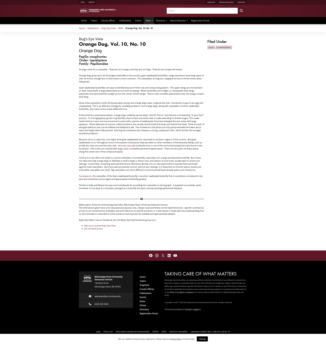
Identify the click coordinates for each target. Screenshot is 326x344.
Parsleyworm (85, 176)
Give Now (241, 2)
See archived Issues (93, 228)
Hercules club (124, 145)
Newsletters (93, 28)
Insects (211, 47)
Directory (160, 20)
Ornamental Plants (224, 47)
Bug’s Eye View (109, 28)
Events (138, 20)
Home (84, 20)
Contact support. (193, 309)
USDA (163, 331)
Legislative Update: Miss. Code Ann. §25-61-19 (210, 331)
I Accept (202, 339)
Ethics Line (108, 331)
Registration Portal (200, 20)
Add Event (211, 2)
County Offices (108, 20)
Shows (143, 305)
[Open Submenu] (152, 20)
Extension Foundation (178, 331)
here (154, 220)
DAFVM (91, 2)
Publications (125, 20)
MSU (83, 2)
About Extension (178, 20)
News (148, 20)
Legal (98, 331)
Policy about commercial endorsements (132, 331)
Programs (144, 285)
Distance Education (226, 2)
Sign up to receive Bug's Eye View (100, 225)
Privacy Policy (175, 339)
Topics (94, 20)
